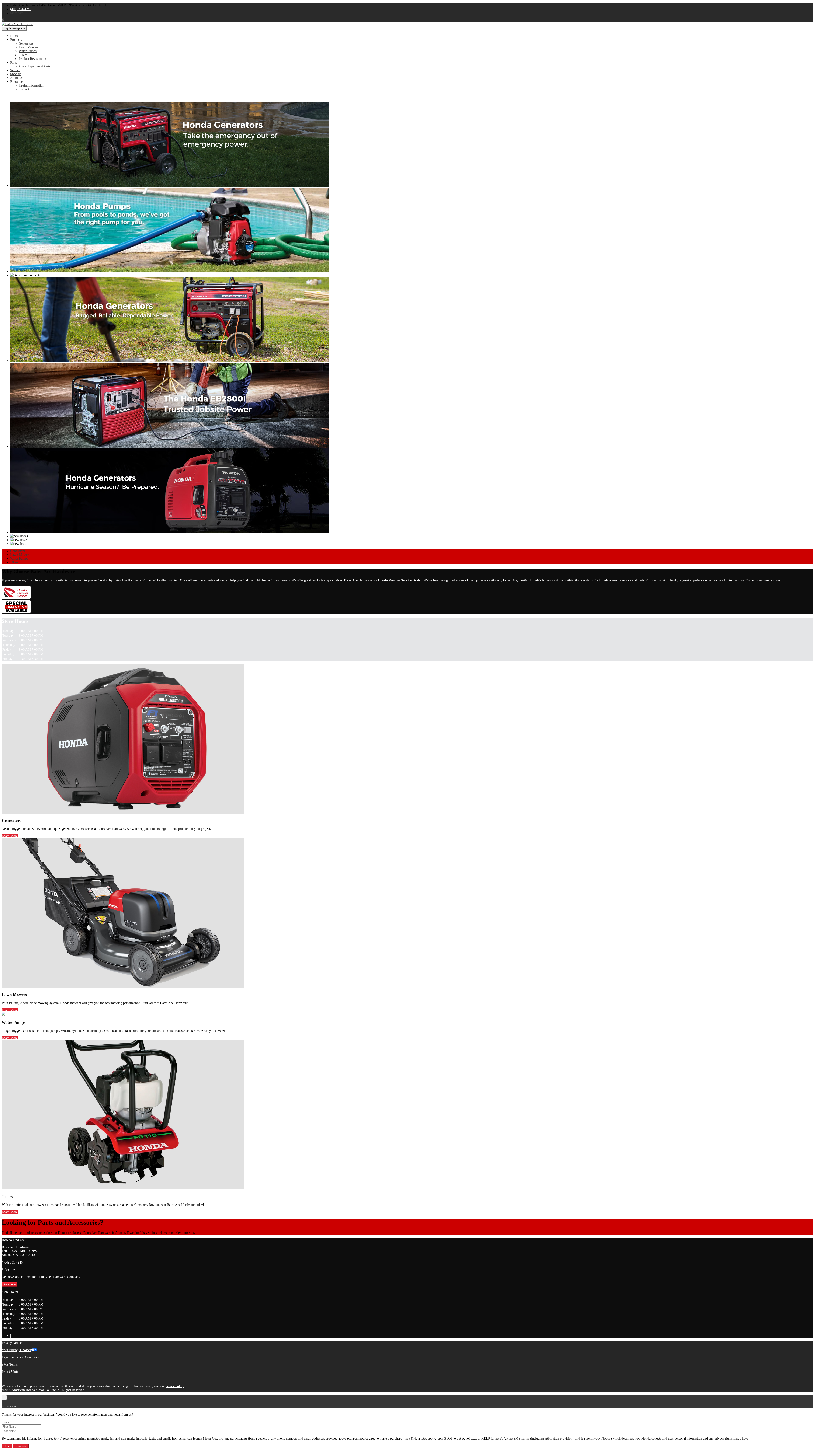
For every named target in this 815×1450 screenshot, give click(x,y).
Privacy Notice (12, 1343)
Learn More (10, 836)
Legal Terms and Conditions (21, 1357)
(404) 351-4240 (20, 9)
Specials (15, 74)
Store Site (16, 13)
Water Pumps (28, 51)
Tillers (23, 55)
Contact (24, 89)
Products (16, 39)
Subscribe (9, 1284)
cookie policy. (175, 1386)
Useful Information (31, 85)
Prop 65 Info (10, 1371)
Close (6, 1446)
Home (14, 36)
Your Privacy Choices (16, 1350)
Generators (26, 43)
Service (15, 70)
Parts (13, 62)
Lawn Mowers (28, 47)
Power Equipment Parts (34, 66)
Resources (17, 81)
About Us (16, 78)
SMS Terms (10, 1364)
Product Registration (32, 58)
